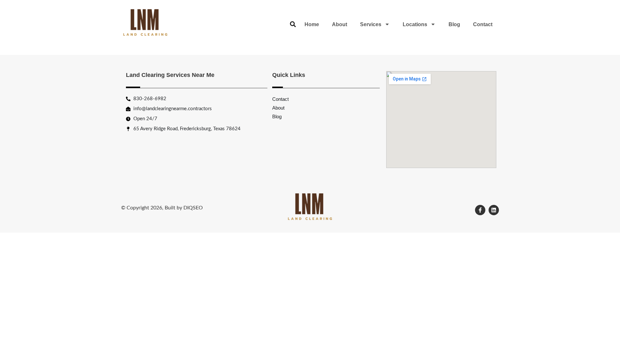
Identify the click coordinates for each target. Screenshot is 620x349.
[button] (292, 24)
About (339, 24)
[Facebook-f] (480, 210)
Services (370, 24)
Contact (482, 24)
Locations (415, 24)
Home (312, 24)
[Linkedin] (494, 210)
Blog (454, 24)
